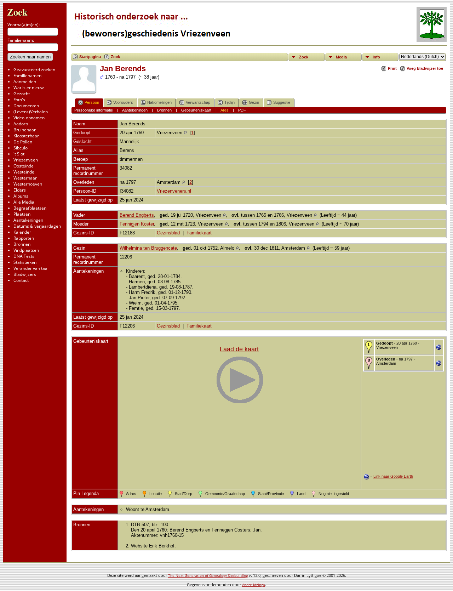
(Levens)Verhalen (30, 112)
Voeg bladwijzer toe (425, 68)
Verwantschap (198, 102)
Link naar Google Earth (393, 476)
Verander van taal (30, 268)
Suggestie (281, 102)
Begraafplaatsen (29, 208)
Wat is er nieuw (28, 88)
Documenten (26, 106)
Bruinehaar (24, 130)
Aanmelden (24, 82)
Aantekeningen (28, 220)
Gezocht (21, 94)
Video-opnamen (29, 118)
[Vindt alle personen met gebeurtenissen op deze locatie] (185, 132)
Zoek (17, 12)
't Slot (18, 154)
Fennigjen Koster (137, 224)
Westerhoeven (27, 184)
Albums (20, 196)
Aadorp (20, 124)
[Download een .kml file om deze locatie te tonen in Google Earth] (438, 348)
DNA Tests (23, 256)
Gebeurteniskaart (196, 110)
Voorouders (123, 102)
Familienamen (27, 76)
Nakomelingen (159, 102)
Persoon (92, 102)
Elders (19, 190)
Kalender (22, 232)
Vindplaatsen (26, 250)
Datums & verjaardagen (37, 226)
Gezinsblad (168, 232)
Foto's (19, 100)
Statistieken (24, 262)
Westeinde (23, 172)
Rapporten (23, 238)
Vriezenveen (25, 160)
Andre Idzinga (253, 584)
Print (392, 68)
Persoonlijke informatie (93, 110)
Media (341, 57)
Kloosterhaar (26, 136)
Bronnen (21, 244)
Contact (21, 280)
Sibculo (20, 148)
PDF (242, 110)
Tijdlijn (229, 102)
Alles (224, 110)
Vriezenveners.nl (174, 191)
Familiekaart (199, 232)
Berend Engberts (137, 215)
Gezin (254, 102)
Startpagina (90, 57)
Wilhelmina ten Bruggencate (148, 248)
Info (376, 57)
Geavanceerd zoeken (34, 70)
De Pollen (22, 142)
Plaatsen (21, 214)
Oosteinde (23, 166)
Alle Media (23, 202)
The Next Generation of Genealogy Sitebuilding (208, 575)
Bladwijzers (24, 274)
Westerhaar (25, 178)
